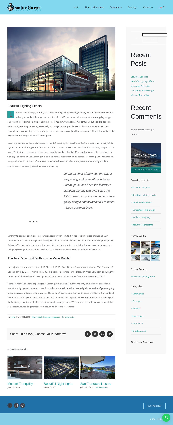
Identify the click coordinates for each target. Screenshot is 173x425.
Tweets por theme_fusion (143, 276)
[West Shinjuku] (145, 251)
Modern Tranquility (140, 95)
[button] (166, 418)
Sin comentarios (68, 317)
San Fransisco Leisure (59, 384)
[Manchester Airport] (155, 251)
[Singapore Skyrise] (145, 244)
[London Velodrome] (135, 258)
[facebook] (9, 405)
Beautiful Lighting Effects (142, 81)
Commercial (37, 317)
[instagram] (16, 405)
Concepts (46, 317)
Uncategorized (139, 331)
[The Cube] (145, 258)
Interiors (136, 308)
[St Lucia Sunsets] (155, 244)
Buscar (138, 38)
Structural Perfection (94, 384)
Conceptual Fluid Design (142, 90)
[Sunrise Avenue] (135, 244)
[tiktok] (22, 405)
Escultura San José (139, 76)
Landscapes (55, 317)
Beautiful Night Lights (22, 384)
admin (13, 317)
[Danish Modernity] (135, 251)
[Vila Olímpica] (155, 258)
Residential (137, 323)
